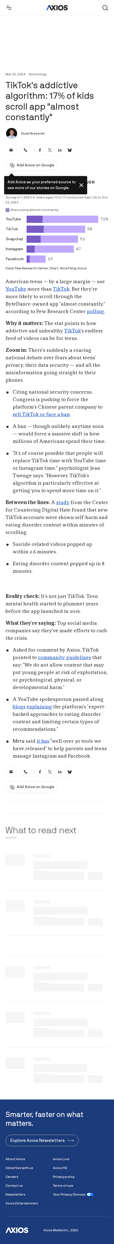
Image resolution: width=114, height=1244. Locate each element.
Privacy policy (63, 1176)
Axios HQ (60, 1168)
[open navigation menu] (9, 8)
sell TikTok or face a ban (41, 414)
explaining (39, 706)
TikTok (61, 289)
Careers (12, 1176)
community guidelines (64, 657)
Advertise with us (19, 1168)
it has (43, 741)
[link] (11, 150)
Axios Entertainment (22, 1203)
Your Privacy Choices (69, 1194)
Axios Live (61, 1159)
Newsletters (15, 1194)
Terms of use (63, 1185)
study (62, 502)
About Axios (15, 1159)
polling (95, 311)
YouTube (16, 289)
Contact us (14, 1185)
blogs (19, 706)
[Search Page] (105, 7)
